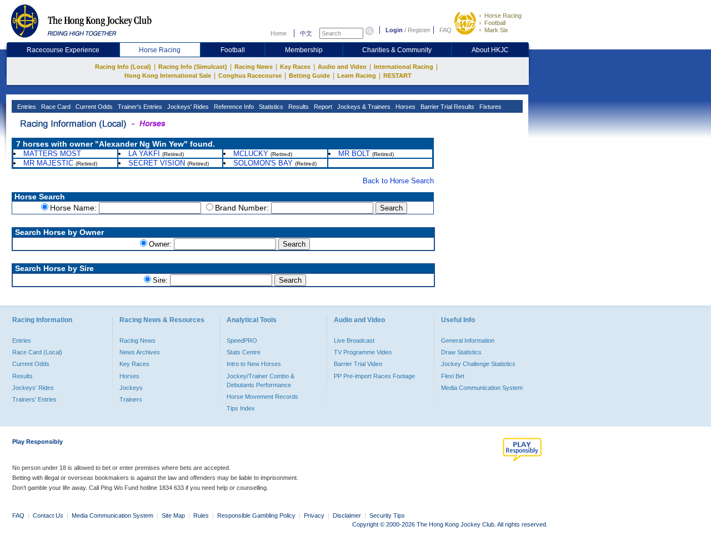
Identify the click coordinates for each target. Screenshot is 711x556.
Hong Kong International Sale (167, 75)
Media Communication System (482, 387)
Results (298, 106)
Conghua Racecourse (250, 75)
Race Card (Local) (37, 352)
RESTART (397, 75)
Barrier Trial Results (446, 106)
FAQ (445, 30)
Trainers (130, 399)
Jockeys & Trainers (363, 106)
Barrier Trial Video (358, 363)
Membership (304, 50)
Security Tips (387, 515)
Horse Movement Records (262, 396)
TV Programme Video (363, 352)
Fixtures (490, 106)
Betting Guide (309, 75)
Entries (26, 106)
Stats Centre (244, 352)
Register (419, 30)
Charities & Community (397, 50)
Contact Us (48, 515)
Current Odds (93, 106)
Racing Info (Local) (123, 66)
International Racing (403, 66)
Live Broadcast (354, 340)
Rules (202, 515)
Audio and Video (342, 66)
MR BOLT (354, 153)
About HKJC (490, 50)
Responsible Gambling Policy (256, 515)
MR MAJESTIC (48, 163)
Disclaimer (347, 515)
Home (279, 33)
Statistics (270, 106)
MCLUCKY (250, 153)
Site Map (173, 515)
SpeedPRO (242, 340)
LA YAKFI (144, 153)
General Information (467, 340)
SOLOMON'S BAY (263, 163)
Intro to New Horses (254, 363)
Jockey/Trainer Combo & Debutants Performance (260, 380)
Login (394, 30)
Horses (404, 106)
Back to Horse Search (398, 181)
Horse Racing (503, 15)
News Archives (139, 352)
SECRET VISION (156, 163)
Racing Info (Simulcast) (192, 66)
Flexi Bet (452, 376)
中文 (306, 33)
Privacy (314, 515)
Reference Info (233, 106)
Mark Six (496, 30)
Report (322, 106)
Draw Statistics (461, 352)
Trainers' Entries (34, 399)
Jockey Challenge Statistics (478, 363)
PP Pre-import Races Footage (374, 376)
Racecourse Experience (63, 50)
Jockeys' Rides (187, 106)
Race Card (55, 106)
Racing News (253, 66)
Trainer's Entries (139, 106)
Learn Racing (356, 75)
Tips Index (241, 408)
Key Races (295, 66)
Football (494, 22)
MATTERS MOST (52, 153)
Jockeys (131, 387)
